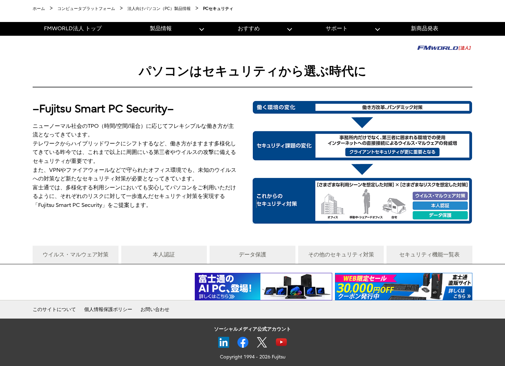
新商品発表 (424, 28)
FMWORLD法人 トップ (73, 28)
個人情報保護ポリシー (108, 309)
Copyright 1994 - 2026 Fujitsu (252, 357)
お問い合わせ (155, 309)
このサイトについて (54, 309)
